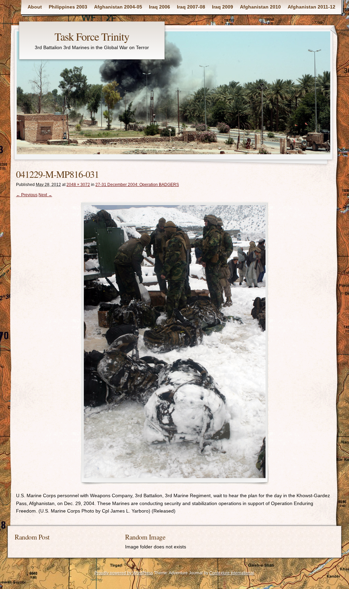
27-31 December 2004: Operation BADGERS (137, 184)
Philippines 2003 (68, 7)
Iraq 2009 (222, 7)
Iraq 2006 (159, 7)
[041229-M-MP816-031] (174, 343)
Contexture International (231, 573)
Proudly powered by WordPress (123, 573)
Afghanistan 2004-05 (118, 7)
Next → (45, 194)
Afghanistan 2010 (260, 7)
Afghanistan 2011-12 (311, 7)
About (35, 7)
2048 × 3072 (78, 184)
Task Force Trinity (92, 36)
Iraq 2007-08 (191, 7)
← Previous (26, 194)
